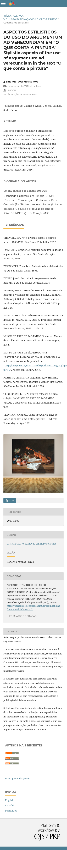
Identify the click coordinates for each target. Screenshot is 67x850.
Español (9, 805)
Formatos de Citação (23, 616)
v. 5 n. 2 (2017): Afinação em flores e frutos (30, 19)
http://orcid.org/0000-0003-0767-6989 (19, 94)
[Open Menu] (3, 3)
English (9, 800)
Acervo (18, 15)
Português (11, 810)
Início (7, 15)
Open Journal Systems (18, 778)
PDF (11, 500)
